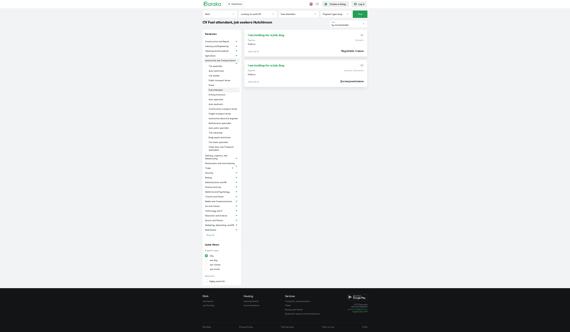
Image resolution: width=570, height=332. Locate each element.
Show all (210, 235)
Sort (333, 22)
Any (211, 256)
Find (360, 14)
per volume (215, 264)
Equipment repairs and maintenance (302, 314)
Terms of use (328, 327)
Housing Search (251, 301)
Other (288, 305)
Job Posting (208, 305)
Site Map (206, 327)
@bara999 (363, 312)
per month (215, 269)
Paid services (287, 327)
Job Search (207, 301)
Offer (365, 327)
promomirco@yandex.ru (358, 309)
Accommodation (251, 305)
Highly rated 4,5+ (217, 281)
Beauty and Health (294, 309)
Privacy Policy (246, 327)
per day (213, 260)
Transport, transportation (297, 301)
